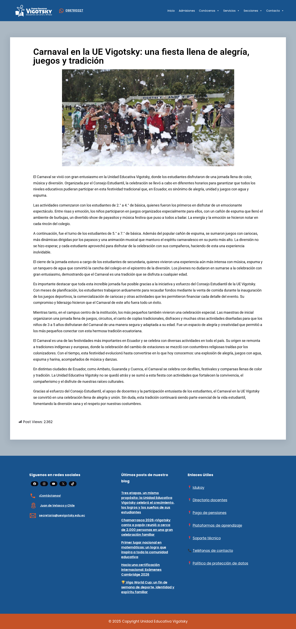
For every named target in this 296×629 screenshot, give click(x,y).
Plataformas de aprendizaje (217, 525)
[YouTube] (53, 483)
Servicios (229, 11)
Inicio (171, 11)
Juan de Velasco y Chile (57, 505)
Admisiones (187, 11)
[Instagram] (44, 483)
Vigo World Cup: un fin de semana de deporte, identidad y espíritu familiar (147, 587)
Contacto (273, 11)
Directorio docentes (210, 500)
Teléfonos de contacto (213, 550)
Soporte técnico (207, 538)
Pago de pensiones (210, 512)
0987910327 (74, 10)
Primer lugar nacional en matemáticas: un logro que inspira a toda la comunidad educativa (144, 549)
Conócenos (207, 11)
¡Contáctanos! (50, 496)
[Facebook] (34, 483)
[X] (63, 483)
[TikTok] (72, 483)
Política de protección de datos (220, 563)
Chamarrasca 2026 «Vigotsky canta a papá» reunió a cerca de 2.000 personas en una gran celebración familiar (147, 527)
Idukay (198, 487)
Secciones (251, 11)
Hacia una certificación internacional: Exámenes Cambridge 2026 (141, 570)
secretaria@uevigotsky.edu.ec (62, 515)
